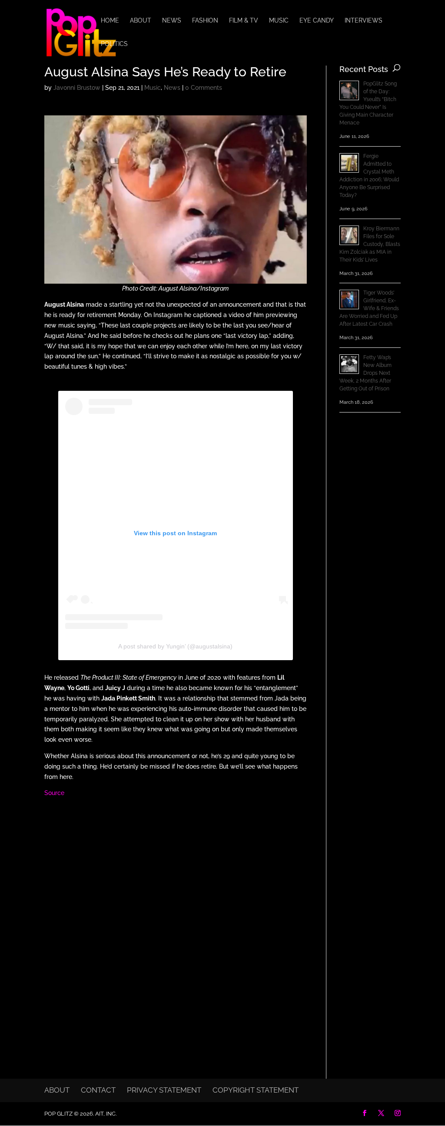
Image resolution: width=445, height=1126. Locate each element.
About (140, 20)
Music (279, 20)
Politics (114, 44)
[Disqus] (175, 917)
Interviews (363, 20)
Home (110, 20)
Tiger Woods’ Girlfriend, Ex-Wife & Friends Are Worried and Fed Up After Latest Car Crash (369, 308)
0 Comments (203, 87)
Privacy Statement (164, 1090)
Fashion (205, 20)
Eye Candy (316, 20)
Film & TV (243, 20)
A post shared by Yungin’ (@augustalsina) (175, 646)
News (171, 20)
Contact (98, 1090)
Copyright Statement (256, 1090)
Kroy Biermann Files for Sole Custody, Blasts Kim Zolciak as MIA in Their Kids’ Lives (369, 244)
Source (54, 792)
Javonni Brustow (76, 87)
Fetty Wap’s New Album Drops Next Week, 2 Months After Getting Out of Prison (365, 373)
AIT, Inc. (105, 1113)
